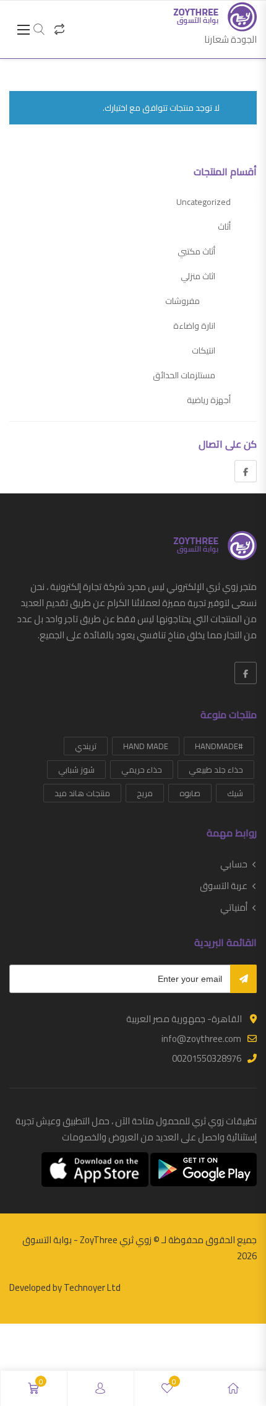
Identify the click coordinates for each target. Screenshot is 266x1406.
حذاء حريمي (141, 769)
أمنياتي (233, 907)
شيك (235, 793)
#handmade (219, 746)
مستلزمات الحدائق (184, 375)
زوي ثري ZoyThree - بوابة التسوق (87, 1240)
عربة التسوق (223, 886)
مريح (145, 793)
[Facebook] (245, 471)
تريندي (86, 746)
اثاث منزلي (198, 276)
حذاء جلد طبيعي (216, 769)
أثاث (224, 227)
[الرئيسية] (233, 1388)
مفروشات (182, 301)
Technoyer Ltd (92, 1287)
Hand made (145, 746)
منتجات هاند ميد (82, 793)
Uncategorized (203, 202)
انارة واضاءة (194, 326)
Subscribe (243, 979)
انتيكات (203, 350)
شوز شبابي (76, 769)
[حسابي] (100, 1388)
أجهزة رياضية (209, 400)
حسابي (233, 864)
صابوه (189, 793)
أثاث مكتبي (196, 251)
